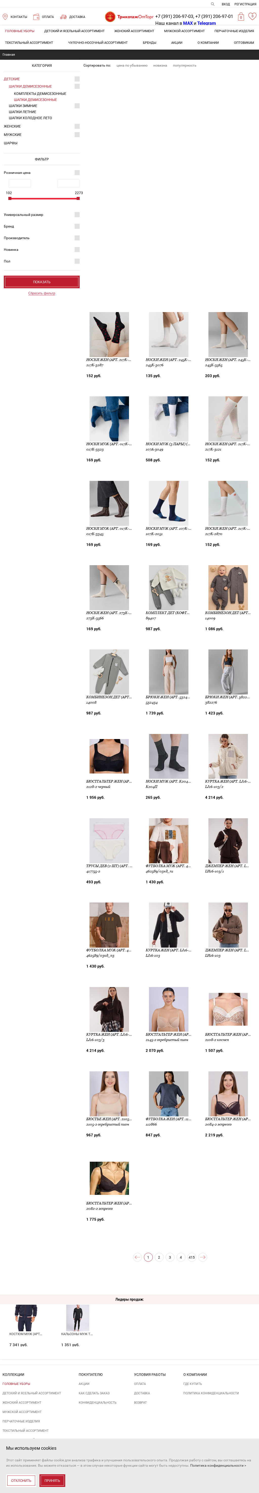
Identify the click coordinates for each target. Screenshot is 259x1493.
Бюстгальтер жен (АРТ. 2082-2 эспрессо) (126, 1203)
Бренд (9, 226)
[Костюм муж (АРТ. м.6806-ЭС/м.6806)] (25, 1309)
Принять (52, 1481)
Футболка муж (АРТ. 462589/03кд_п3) (122, 950)
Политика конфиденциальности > (218, 1465)
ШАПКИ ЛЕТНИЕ (22, 112)
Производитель (17, 238)
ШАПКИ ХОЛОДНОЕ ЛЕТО (30, 118)
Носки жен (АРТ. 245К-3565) (230, 360)
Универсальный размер (23, 215)
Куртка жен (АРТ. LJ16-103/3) (113, 1034)
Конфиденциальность (98, 1402)
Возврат (140, 1402)
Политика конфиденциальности (211, 1393)
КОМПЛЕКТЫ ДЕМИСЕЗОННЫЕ (40, 94)
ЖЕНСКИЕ (12, 126)
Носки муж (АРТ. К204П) (169, 781)
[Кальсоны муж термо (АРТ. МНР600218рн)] (77, 1309)
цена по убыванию (132, 65)
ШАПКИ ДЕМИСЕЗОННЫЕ (30, 86)
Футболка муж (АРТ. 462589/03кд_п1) (181, 866)
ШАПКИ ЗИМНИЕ (23, 106)
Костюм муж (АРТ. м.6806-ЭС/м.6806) (39, 1334)
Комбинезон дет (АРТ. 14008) (114, 697)
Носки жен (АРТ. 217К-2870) (230, 528)
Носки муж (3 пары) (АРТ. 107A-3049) (180, 444)
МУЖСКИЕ (12, 135)
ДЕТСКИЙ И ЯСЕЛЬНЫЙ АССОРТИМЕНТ (74, 31)
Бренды (149, 43)
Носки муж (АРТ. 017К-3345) (112, 528)
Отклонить (21, 1481)
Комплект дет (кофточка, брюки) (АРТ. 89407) (190, 613)
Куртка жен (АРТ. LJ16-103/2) (232, 781)
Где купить (192, 1384)
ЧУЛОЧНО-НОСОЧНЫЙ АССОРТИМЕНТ (98, 43)
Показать (42, 282)
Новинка (11, 250)
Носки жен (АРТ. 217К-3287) (111, 360)
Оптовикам (244, 43)
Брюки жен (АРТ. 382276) (228, 697)
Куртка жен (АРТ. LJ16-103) (171, 950)
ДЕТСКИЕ (12, 79)
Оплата (140, 1384)
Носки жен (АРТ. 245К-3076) (172, 360)
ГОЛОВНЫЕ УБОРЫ (19, 31)
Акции (176, 43)
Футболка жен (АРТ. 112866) (172, 1119)
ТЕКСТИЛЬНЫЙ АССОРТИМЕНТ (29, 43)
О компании (208, 43)
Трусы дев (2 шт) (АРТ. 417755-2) (115, 866)
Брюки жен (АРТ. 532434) (169, 697)
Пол (7, 261)
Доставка (142, 1393)
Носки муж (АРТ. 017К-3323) (112, 444)
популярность (185, 65)
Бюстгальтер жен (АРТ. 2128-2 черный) (124, 781)
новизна (160, 65)
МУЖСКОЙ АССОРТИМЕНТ (184, 31)
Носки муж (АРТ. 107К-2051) (171, 528)
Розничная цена (17, 173)
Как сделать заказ (94, 1393)
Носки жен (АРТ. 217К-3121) (230, 444)
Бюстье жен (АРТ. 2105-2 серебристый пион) (129, 1119)
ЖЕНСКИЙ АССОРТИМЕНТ (134, 31)
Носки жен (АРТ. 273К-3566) (112, 613)
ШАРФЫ (10, 143)
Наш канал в (174, 23)
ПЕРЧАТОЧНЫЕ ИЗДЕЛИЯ (234, 31)
